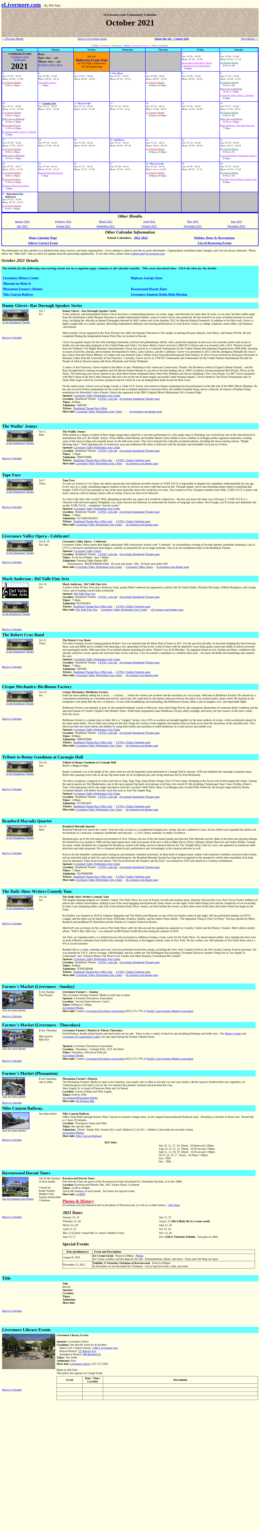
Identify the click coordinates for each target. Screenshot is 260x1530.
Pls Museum (20, 59)
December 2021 (236, 226)
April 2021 (149, 221)
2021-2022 (141, 238)
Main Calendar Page (43, 238)
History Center (233, 1033)
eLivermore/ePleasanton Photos (80, 1097)
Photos (139, 1255)
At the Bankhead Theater (16, 322)
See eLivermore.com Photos (18, 1198)
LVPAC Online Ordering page (133, 460)
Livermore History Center (21, 278)
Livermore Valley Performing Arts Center (97, 395)
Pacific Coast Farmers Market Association (170, 1011)
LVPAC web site (107, 398)
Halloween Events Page (92, 60)
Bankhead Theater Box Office (90, 408)
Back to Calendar (12, 337)
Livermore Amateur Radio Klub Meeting (159, 294)
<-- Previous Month (12, 38)
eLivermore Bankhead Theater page (140, 398)
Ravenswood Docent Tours (149, 289)
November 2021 (193, 226)
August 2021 (63, 226)
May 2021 (193, 221)
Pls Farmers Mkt (85, 1101)
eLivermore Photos (73, 1007)
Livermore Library (80, 1363)
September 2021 (106, 226)
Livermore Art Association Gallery (81, 1036)
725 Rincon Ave (87, 1351)
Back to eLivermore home (92, 38)
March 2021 (105, 221)
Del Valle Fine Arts (84, 593)
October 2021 (149, 226)
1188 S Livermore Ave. (105, 1347)
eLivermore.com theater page (145, 411)
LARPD (80, 1194)
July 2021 (22, 226)
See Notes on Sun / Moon (50, 64)
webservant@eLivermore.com (147, 253)
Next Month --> (250, 38)
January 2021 (22, 221)
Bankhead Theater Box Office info (92, 460)
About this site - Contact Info (171, 38)
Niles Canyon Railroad (89, 1135)
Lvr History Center (20, 56)
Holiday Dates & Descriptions (214, 238)
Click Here (174, 1205)
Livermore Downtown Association (105, 1011)
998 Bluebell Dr (92, 1354)
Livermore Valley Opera (87, 551)
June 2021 (236, 221)
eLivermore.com (21, 4)
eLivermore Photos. (73, 1132)
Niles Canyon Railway (18, 294)
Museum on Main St (17, 283)
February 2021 (63, 221)
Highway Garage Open (146, 278)
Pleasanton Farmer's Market (22, 289)
